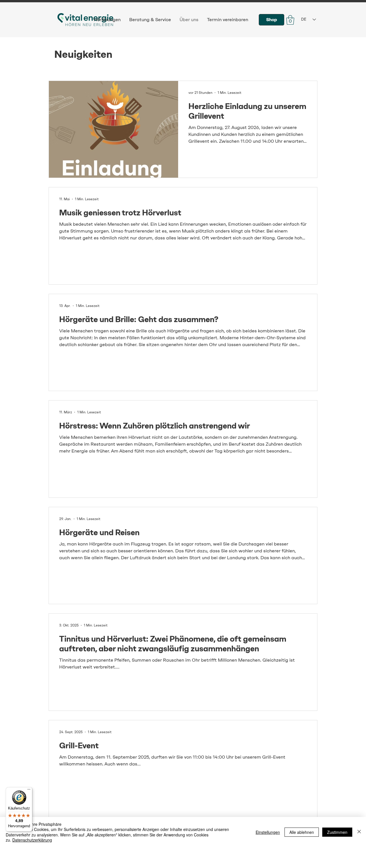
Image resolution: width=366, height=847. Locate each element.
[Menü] (28, 790)
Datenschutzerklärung (32, 840)
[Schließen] (359, 832)
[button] (290, 20)
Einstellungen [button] (268, 832)
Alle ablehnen (301, 832)
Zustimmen (337, 832)
